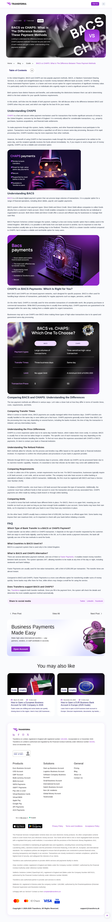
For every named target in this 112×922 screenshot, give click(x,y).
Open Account (20, 649)
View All (56, 613)
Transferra (15, 590)
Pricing (76, 768)
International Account (51, 784)
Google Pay (17, 804)
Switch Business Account (53, 787)
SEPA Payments (19, 784)
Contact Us (78, 778)
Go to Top (107, 915)
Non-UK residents (50, 790)
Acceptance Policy (92, 826)
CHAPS (10, 116)
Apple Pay (17, 800)
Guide (40, 21)
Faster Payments (67, 557)
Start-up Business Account (53, 768)
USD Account (18, 771)
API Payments (18, 807)
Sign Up (95, 3)
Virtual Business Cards (21, 794)
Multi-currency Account (21, 778)
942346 (92, 742)
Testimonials (48, 797)
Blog (75, 771)
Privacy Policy (57, 826)
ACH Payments (19, 810)
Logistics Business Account (53, 771)
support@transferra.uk (89, 908)
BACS (9, 198)
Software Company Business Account (54, 776)
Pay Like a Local (19, 791)
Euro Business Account (22, 768)
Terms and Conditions (74, 826)
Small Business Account (52, 781)
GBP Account (18, 775)
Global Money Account (52, 793)
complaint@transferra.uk (52, 891)
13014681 (63, 739)
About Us (77, 775)
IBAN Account (18, 781)
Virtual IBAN (17, 797)
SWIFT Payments (19, 787)
